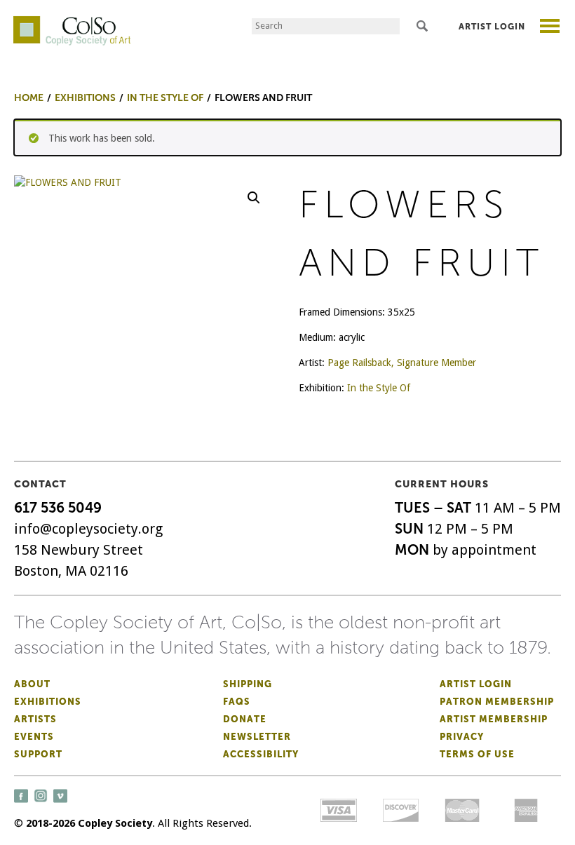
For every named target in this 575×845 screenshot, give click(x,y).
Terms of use (477, 754)
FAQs (236, 701)
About (32, 684)
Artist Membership (494, 719)
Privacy (462, 736)
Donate (244, 719)
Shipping (247, 684)
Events (34, 736)
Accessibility (261, 754)
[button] (253, 197)
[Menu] (550, 27)
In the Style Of (378, 387)
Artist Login (492, 27)
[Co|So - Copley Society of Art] (72, 21)
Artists (35, 719)
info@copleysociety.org (88, 528)
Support (38, 754)
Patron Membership (497, 701)
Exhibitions (47, 701)
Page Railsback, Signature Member (401, 362)
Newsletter (257, 736)
